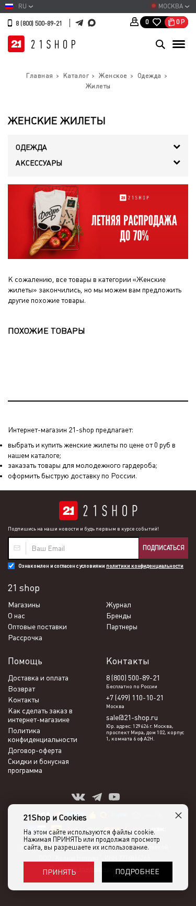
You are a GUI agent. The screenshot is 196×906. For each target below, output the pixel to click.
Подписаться (164, 548)
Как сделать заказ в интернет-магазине (40, 715)
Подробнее (137, 871)
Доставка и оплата (38, 678)
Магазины (24, 605)
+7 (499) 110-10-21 (135, 697)
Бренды (118, 615)
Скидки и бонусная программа (38, 765)
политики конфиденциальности (144, 566)
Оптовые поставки (37, 626)
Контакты (23, 700)
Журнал (118, 605)
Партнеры (121, 626)
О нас (16, 615)
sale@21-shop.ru (132, 717)
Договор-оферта (35, 750)
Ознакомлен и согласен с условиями (100, 566)
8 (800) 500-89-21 (39, 23)
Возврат (21, 689)
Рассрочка (25, 637)
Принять (59, 872)
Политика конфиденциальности (42, 735)
